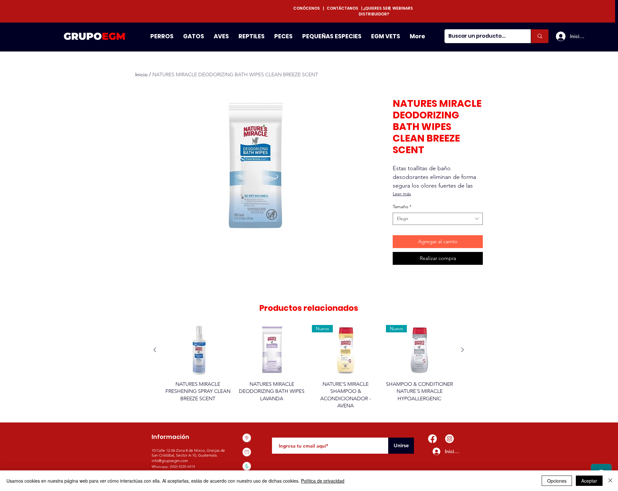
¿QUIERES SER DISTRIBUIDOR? (374, 11)
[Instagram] (449, 438)
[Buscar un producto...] (539, 36)
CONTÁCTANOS (342, 8)
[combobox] (438, 219)
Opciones (556, 480)
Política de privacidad (322, 480)
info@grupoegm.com (170, 460)
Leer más (402, 194)
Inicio (141, 74)
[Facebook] (432, 438)
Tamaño (402, 206)
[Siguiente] (462, 350)
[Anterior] (155, 350)
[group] (308, 367)
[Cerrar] (610, 481)
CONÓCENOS (308, 8)
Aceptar (589, 480)
